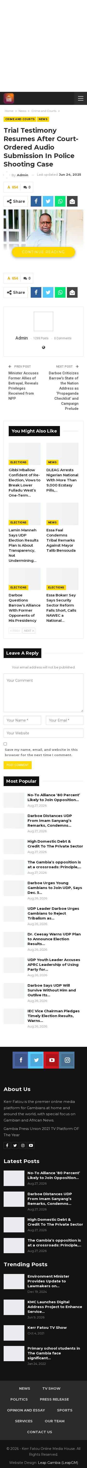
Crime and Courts (20, 119)
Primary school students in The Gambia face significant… (54, 1353)
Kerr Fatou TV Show (47, 1327)
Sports (64, 1410)
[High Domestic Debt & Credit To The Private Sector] (14, 846)
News (43, 119)
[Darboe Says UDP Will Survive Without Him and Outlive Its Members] (14, 990)
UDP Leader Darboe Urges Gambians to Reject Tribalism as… (53, 913)
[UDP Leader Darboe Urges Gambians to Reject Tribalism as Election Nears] (14, 914)
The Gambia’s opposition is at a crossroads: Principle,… (54, 864)
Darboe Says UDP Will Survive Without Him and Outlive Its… (52, 990)
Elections (18, 462)
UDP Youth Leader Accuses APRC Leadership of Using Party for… (54, 964)
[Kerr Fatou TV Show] (14, 1333)
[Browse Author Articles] (43, 321)
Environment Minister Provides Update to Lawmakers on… (48, 1281)
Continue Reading (43, 252)
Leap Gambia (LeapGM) (58, 1463)
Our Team (55, 1421)
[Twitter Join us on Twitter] (35, 1057)
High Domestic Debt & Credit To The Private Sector (55, 843)
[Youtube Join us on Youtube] (51, 1057)
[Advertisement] (43, 45)
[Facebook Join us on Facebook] (20, 1057)
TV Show (51, 1388)
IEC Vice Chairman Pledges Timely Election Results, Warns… (54, 1016)
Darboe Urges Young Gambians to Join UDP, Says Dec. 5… (55, 888)
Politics (19, 1399)
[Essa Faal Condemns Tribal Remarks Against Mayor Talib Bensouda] (62, 514)
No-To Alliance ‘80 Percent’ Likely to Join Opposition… (54, 797)
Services (24, 1421)
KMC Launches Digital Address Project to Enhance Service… (55, 1307)
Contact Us (39, 1432)
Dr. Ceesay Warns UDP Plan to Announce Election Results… (54, 939)
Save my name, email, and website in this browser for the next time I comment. (41, 752)
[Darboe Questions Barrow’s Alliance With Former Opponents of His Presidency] (25, 579)
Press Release (54, 1399)
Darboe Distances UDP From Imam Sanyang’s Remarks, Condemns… (50, 820)
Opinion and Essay (26, 1410)
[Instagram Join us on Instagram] (66, 1057)
